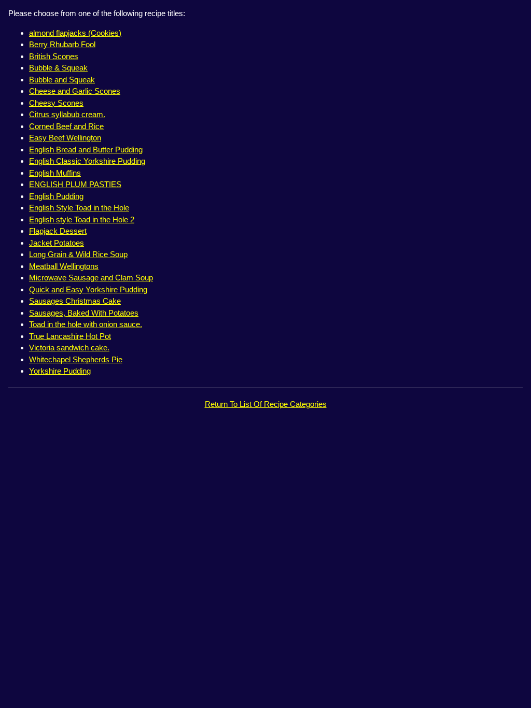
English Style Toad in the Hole (79, 207)
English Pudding (56, 196)
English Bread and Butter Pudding (86, 149)
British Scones (53, 56)
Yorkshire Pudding (60, 370)
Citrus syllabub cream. (67, 114)
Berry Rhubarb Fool (62, 44)
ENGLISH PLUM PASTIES (75, 184)
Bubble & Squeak (58, 67)
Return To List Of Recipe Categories (266, 404)
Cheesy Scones (56, 102)
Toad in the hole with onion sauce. (85, 324)
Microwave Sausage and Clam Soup (91, 277)
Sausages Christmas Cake (75, 300)
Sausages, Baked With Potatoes (83, 312)
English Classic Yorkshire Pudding (87, 161)
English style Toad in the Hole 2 (81, 219)
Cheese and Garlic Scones (74, 91)
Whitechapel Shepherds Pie (75, 359)
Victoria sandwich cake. (69, 347)
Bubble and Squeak (62, 79)
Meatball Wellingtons (64, 266)
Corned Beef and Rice (66, 126)
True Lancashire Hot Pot (70, 336)
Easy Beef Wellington (65, 137)
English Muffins (55, 172)
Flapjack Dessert (58, 230)
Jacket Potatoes (56, 242)
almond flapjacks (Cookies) (75, 33)
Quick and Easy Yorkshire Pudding (88, 289)
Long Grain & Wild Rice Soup (78, 254)
